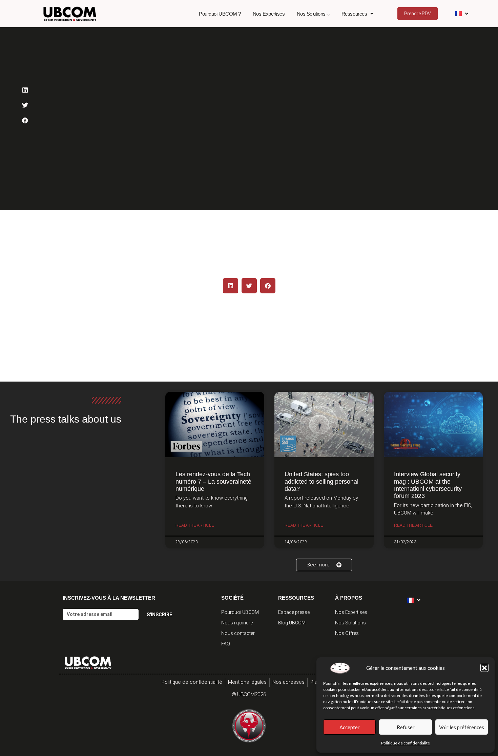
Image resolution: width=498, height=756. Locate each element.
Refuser (406, 727)
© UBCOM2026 (249, 694)
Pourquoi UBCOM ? (220, 14)
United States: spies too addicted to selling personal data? (321, 481)
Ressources (354, 14)
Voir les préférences (461, 727)
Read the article (194, 525)
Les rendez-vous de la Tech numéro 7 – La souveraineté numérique (213, 481)
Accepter (349, 727)
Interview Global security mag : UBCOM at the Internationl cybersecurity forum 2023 (428, 485)
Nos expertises (269, 14)
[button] (484, 667)
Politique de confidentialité (405, 742)
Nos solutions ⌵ (313, 14)
